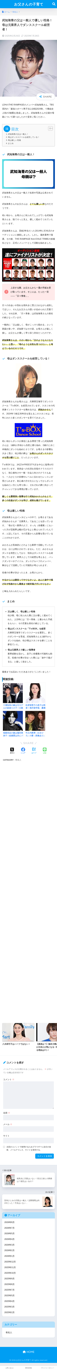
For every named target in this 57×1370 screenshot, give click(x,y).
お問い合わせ (10, 1368)
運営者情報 (28, 1368)
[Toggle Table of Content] (49, 128)
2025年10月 (10, 1273)
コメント (8, 1079)
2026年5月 (9, 1233)
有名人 (18, 760)
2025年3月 (9, 1307)
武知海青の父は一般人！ (18, 134)
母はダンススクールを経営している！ (24, 137)
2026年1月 (9, 1256)
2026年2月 (9, 1250)
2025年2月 (9, 1312)
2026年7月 (9, 1228)
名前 (6, 1113)
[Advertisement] (28, 892)
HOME (30, 1352)
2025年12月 (10, 1262)
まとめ (11, 143)
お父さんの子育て (28, 4)
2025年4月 (9, 1301)
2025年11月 (10, 1267)
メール (7, 1124)
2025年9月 (9, 1278)
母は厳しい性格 (14, 140)
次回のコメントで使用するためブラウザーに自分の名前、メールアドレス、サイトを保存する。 (28, 1148)
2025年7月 (9, 1290)
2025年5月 (9, 1295)
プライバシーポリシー (47, 1368)
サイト (6, 1136)
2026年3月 (9, 1245)
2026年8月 (9, 1222)
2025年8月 (9, 1284)
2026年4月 (9, 1239)
